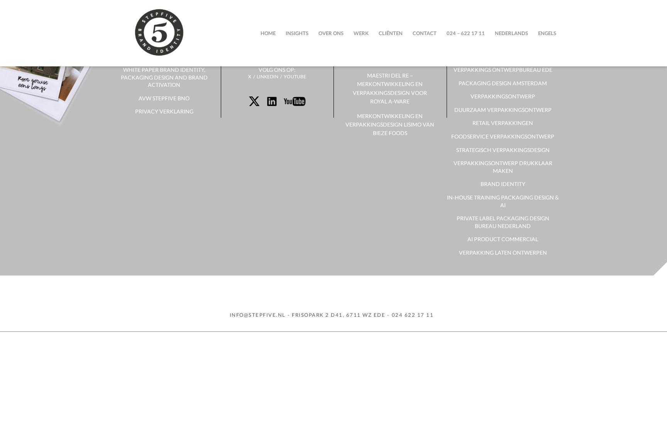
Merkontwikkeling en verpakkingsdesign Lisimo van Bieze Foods (389, 125)
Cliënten (391, 33)
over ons (331, 33)
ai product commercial (502, 239)
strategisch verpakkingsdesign (503, 150)
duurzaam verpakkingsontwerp (503, 109)
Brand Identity (503, 184)
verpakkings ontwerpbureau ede (503, 69)
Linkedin (267, 76)
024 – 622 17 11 (466, 33)
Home (268, 33)
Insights (297, 33)
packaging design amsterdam (503, 83)
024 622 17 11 (413, 315)
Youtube (295, 76)
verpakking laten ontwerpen (503, 252)
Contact (425, 33)
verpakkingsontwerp (503, 96)
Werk (361, 33)
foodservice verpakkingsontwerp (502, 136)
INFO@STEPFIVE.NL (258, 315)
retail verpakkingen (502, 123)
